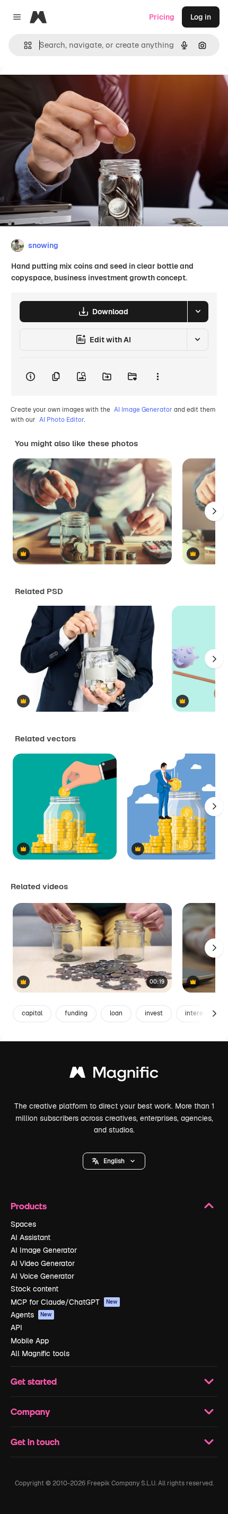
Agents (31, 1315)
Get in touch (35, 1441)
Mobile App (30, 1340)
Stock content (34, 1289)
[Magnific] (114, 1075)
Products (29, 1205)
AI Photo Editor (61, 419)
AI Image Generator (143, 409)
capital (32, 1013)
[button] (114, 1161)
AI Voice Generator (42, 1276)
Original (68, 91)
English (114, 1161)
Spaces (23, 1224)
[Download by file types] (197, 311)
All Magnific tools (40, 1353)
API (16, 1327)
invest (154, 1013)
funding (76, 1013)
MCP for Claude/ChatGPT (64, 1302)
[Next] (214, 511)
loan (116, 1013)
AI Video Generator (43, 1263)
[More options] (157, 376)
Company (30, 1411)
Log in (200, 17)
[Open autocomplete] (23, 45)
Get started (34, 1381)
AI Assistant (30, 1237)
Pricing (161, 17)
